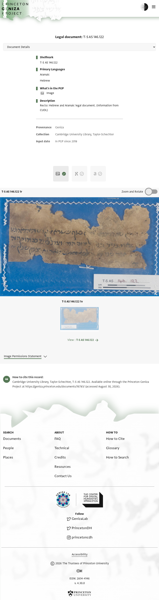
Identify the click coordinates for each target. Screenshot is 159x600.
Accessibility (79, 554)
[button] (15, 11)
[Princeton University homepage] (79, 593)
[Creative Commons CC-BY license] (79, 571)
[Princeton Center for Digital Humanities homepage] (92, 499)
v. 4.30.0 (79, 583)
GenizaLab (80, 519)
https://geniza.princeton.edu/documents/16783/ (55, 386)
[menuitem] (12, 439)
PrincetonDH (82, 528)
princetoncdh (82, 537)
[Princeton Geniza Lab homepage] (66, 499)
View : (80, 340)
